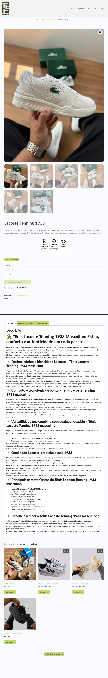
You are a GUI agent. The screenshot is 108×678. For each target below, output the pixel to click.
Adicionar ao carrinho (17, 282)
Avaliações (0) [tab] (42, 323)
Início (37, 20)
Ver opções (10, 592)
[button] (100, 32)
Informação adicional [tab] (26, 323)
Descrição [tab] (11, 323)
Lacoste (13, 298)
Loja (72, 8)
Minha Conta (99, 8)
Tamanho (7, 265)
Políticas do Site (84, 8)
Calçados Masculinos (48, 20)
